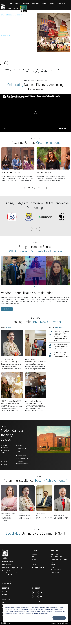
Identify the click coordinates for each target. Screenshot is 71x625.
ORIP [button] (9, 9)
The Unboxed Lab (56, 570)
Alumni (34, 559)
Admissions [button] (25, 4)
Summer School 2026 (57, 572)
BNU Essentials (22, 448)
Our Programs (7, 39)
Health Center (22, 455)
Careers (51, 4)
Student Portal (6, 583)
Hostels (5, 464)
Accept (59, 618)
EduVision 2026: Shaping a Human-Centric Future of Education (61, 333)
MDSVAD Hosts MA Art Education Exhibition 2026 (61, 345)
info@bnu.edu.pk (7, 561)
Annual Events (6, 599)
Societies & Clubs (23, 458)
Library (5, 461)
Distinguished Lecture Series (59, 559)
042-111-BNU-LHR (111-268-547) (12, 568)
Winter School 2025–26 (57, 575)
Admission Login (7, 581)
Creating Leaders (48, 142)
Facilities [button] (43, 4)
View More (35, 229)
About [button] (10, 4)
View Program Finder (35, 188)
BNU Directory (36, 601)
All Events (58, 327)
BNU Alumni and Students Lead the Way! (35, 251)
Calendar (5, 592)
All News (8, 327)
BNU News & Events (47, 321)
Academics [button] (35, 4)
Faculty (53, 564)
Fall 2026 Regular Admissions (12, 15)
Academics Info (36, 562)
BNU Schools (54, 554)
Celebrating (15, 84)
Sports (20, 445)
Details (6, 309)
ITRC (52, 567)
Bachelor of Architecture (9, 31)
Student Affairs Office (57, 557)
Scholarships (19, 39)
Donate (15, 9)
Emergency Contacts (38, 567)
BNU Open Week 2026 (60, 353)
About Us (34, 554)
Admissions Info (36, 557)
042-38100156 (6, 565)
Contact (34, 564)
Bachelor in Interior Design (10, 34)
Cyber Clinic (54, 562)
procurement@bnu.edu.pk (10, 304)
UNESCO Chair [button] (60, 4)
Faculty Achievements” (51, 480)
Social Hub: (13, 533)
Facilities (4, 594)
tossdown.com (65, 623)
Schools (17, 4)
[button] (34, 286)
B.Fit (19, 452)
